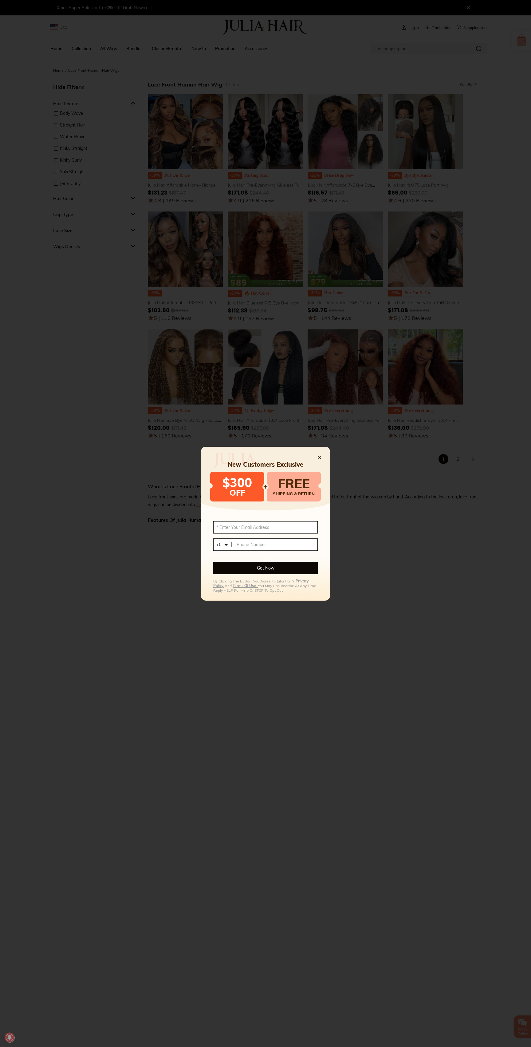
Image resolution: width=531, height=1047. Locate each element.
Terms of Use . (245, 585)
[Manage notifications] (9, 1037)
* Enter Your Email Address (242, 527)
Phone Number (251, 544)
